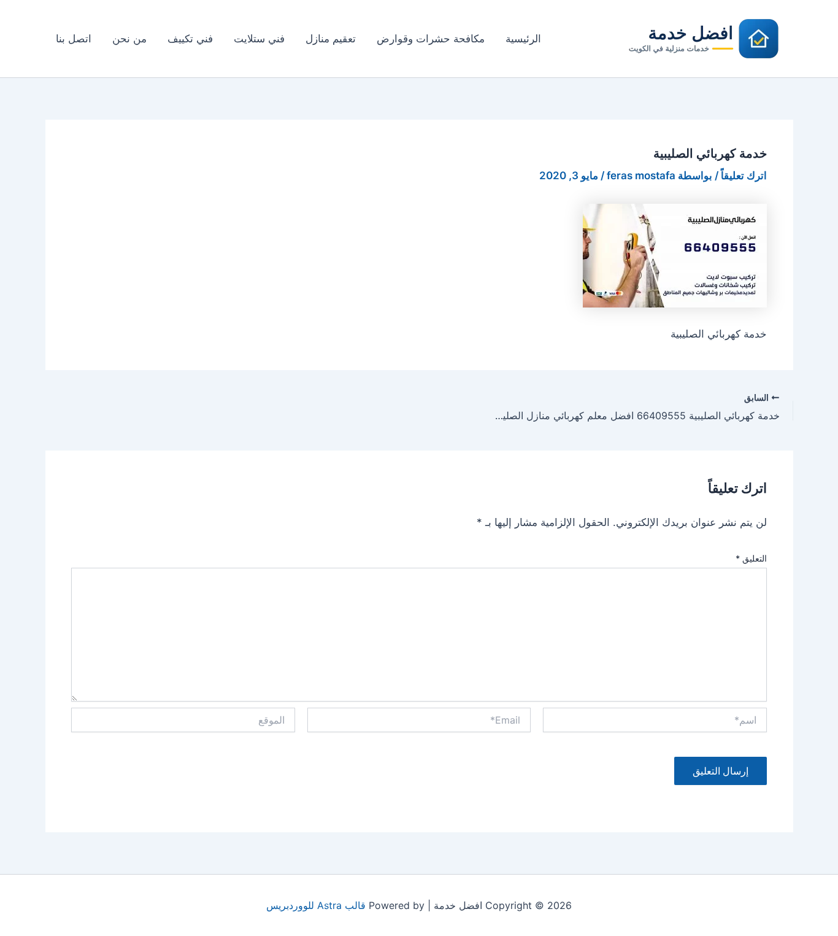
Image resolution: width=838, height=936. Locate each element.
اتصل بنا (73, 39)
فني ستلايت (259, 39)
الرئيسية (523, 39)
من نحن (129, 39)
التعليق (751, 558)
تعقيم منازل (331, 39)
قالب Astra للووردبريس (316, 905)
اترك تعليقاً (744, 175)
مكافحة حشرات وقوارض (431, 39)
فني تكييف (190, 39)
